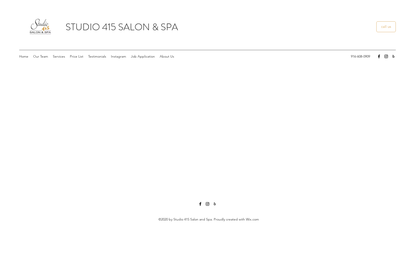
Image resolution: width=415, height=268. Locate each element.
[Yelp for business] (393, 56)
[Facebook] (379, 56)
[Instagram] (386, 56)
